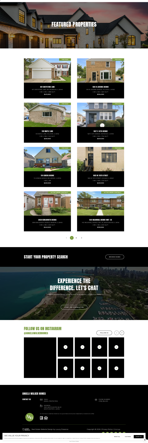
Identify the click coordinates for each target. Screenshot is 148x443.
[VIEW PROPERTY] (47, 76)
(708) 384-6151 (103, 401)
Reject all (117, 436)
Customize (128, 436)
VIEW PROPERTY (47, 77)
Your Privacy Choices (74, 441)
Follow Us (104, 333)
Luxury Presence (62, 429)
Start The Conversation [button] (74, 307)
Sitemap (117, 429)
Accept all (139, 436)
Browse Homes (114, 257)
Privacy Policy (107, 429)
